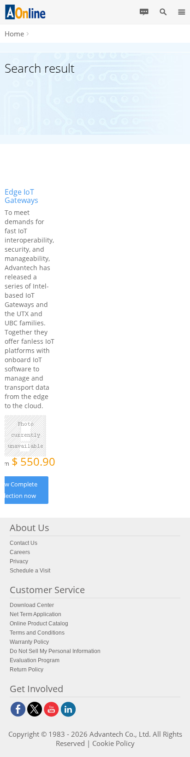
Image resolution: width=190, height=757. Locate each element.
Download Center (32, 605)
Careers (20, 552)
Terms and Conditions (37, 633)
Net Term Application (35, 614)
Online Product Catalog (39, 623)
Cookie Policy (113, 743)
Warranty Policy (29, 642)
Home (14, 33)
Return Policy (26, 669)
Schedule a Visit (30, 570)
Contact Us (23, 543)
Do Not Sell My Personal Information (55, 651)
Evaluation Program (34, 660)
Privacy (19, 561)
